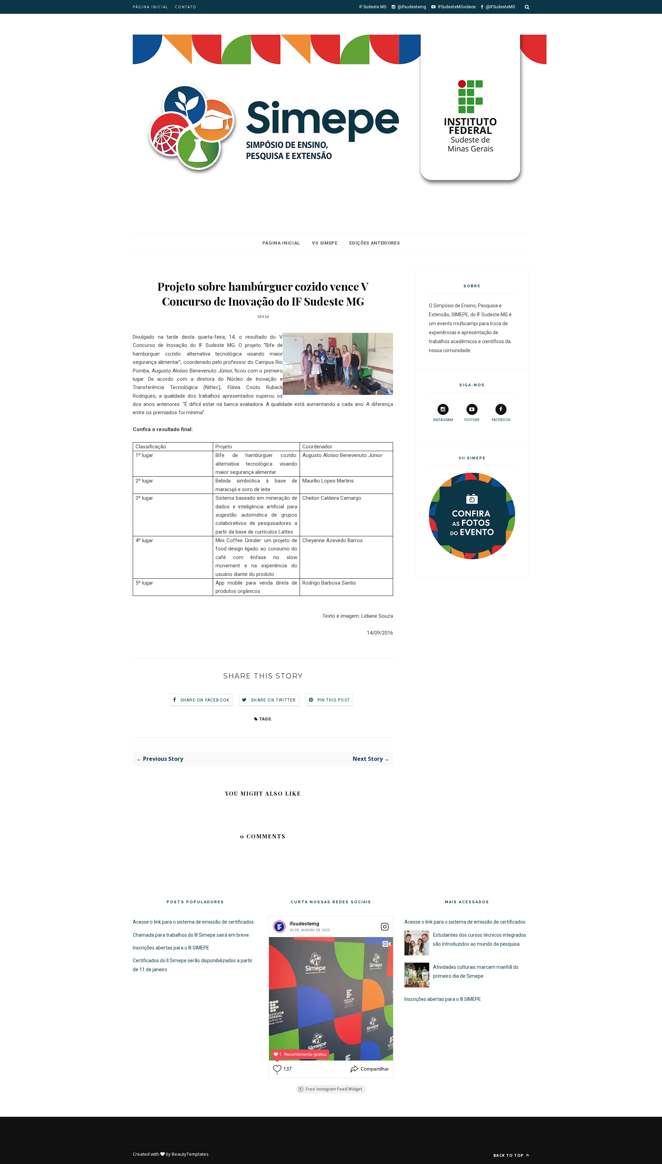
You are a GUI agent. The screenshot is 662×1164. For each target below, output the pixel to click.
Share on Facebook (204, 700)
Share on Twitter (273, 700)
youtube (472, 420)
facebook (501, 420)
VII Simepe (325, 243)
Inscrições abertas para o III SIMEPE (171, 948)
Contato (186, 6)
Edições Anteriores (374, 243)
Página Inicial (281, 243)
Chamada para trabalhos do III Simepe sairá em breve (191, 935)
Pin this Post (334, 700)
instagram (443, 420)
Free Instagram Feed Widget (333, 1089)
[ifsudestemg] (279, 927)
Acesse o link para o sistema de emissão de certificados (193, 922)
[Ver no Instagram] (385, 927)
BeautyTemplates (190, 1154)
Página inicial (150, 6)
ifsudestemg (304, 923)
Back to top (509, 1155)
